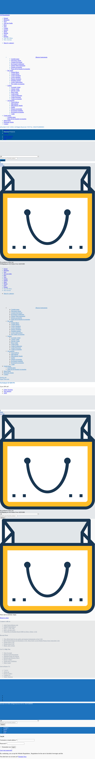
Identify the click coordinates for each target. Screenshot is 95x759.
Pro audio (10, 70)
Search (3, 160)
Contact (6, 124)
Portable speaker (16, 80)
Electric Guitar (15, 90)
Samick (6, 30)
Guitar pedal (14, 94)
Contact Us (7, 675)
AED (5, 139)
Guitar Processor (16, 97)
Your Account (8, 653)
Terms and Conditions (10, 661)
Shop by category (9, 43)
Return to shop (4, 618)
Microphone (14, 104)
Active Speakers (16, 75)
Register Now (22, 756)
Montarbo (6, 20)
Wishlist (6, 133)
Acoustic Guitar (15, 87)
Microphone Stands (17, 105)
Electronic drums (16, 60)
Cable (13, 114)
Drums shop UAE (9, 642)
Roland (6, 18)
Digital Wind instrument (18, 65)
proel (5, 35)
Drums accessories (16, 67)
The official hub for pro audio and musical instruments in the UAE (23, 639)
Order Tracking (8, 136)
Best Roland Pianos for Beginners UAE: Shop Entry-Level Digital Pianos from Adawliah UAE (32, 640)
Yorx (5, 26)
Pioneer (6, 36)
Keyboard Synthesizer (17, 64)
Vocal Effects (15, 102)
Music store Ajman (9, 645)
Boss (5, 25)
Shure (5, 31)
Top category (8, 138)
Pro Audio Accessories (17, 84)
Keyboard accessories (17, 112)
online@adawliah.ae (10, 627)
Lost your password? (6, 750)
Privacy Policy (8, 659)
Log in (13, 747)
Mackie (6, 33)
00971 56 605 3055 (9, 630)
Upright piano (15, 59)
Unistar (6, 28)
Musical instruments (41, 57)
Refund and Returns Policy (12, 658)
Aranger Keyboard (16, 62)
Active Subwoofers (16, 82)
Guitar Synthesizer (16, 95)
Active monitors (16, 77)
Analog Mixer (15, 74)
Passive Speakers (16, 79)
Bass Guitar (14, 92)
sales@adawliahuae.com (11, 625)
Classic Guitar (15, 89)
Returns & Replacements (11, 654)
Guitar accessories (16, 99)
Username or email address (8, 740)
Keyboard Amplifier (17, 110)
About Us (6, 130)
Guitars (9, 85)
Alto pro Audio (8, 23)
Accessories (10, 100)
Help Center (7, 663)
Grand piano (7, 115)
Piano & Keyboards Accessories (20, 69)
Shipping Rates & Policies (11, 656)
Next (5, 21)
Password (3, 743)
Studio (13, 107)
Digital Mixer (15, 72)
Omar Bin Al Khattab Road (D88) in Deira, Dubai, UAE (20, 632)
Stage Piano (7, 120)
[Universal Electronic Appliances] (8, 13)
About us (6, 672)
